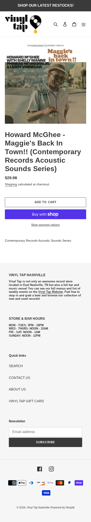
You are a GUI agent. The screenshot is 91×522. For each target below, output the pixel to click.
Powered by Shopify (63, 507)
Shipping (11, 184)
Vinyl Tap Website (50, 291)
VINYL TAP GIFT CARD (26, 401)
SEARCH (16, 366)
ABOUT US (17, 389)
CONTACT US (19, 378)
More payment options (45, 225)
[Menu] (83, 24)
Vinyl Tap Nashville (38, 507)
